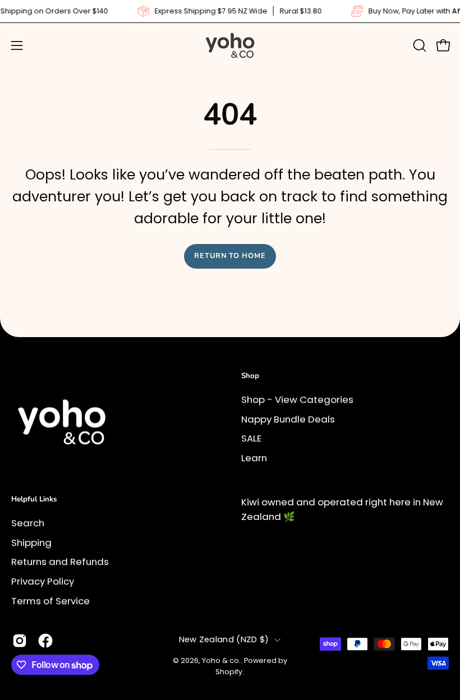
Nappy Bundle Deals (288, 418)
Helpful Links (34, 499)
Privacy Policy (42, 581)
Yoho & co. (221, 661)
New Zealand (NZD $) (224, 639)
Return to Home (230, 256)
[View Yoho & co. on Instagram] (19, 641)
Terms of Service (50, 600)
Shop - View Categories (297, 399)
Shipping (31, 542)
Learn (254, 457)
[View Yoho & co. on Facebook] (45, 641)
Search (27, 522)
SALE (251, 438)
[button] (418, 45)
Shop (250, 376)
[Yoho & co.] (230, 45)
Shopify (228, 671)
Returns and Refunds (60, 561)
